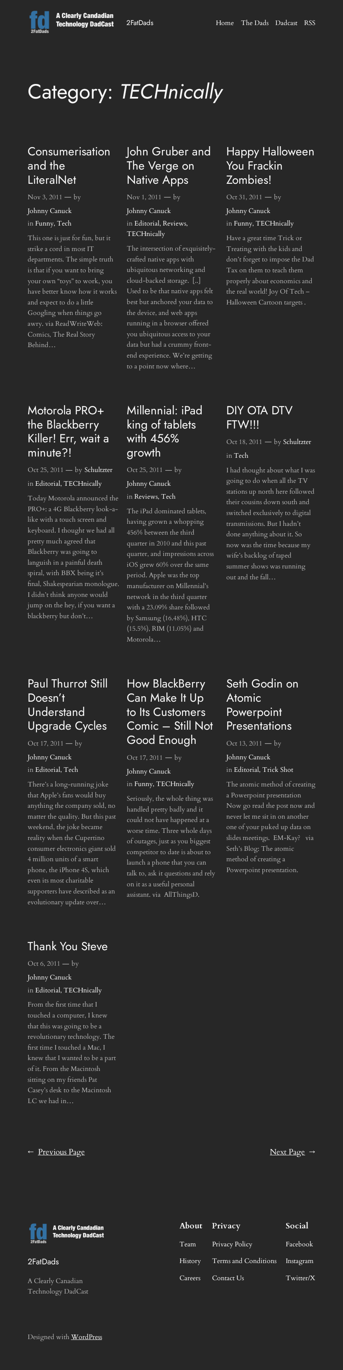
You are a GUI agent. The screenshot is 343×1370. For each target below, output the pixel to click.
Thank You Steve (68, 946)
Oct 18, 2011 (244, 442)
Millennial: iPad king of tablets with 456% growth (164, 431)
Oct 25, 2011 (46, 469)
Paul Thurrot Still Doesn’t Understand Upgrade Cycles (68, 705)
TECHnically (146, 233)
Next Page (292, 1152)
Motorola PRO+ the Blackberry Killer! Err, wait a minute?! (68, 431)
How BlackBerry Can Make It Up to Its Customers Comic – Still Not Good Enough (170, 712)
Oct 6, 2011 (44, 963)
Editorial (146, 223)
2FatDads (140, 23)
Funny (44, 223)
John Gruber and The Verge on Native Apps (169, 166)
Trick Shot (277, 769)
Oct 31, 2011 (244, 197)
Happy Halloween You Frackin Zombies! (270, 166)
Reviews (174, 223)
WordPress (86, 1337)
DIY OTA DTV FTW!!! (259, 417)
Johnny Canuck (50, 211)
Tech (64, 223)
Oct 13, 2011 (244, 743)
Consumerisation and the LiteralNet (69, 166)
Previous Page (56, 1152)
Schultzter (98, 469)
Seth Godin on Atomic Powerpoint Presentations (262, 705)
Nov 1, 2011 (144, 197)
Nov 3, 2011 (45, 197)
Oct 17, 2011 (46, 743)
